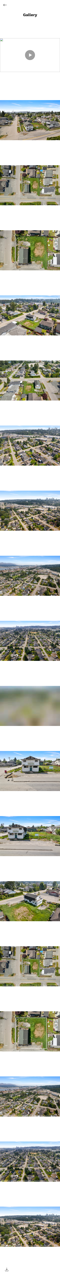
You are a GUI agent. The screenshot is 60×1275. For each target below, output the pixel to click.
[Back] (7, 5)
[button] (30, 15)
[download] (6, 1269)
